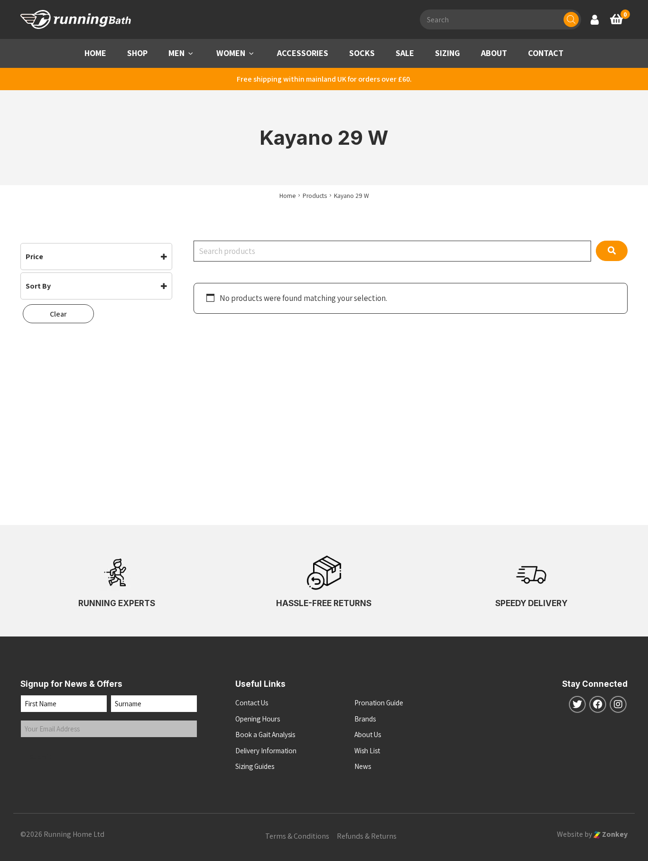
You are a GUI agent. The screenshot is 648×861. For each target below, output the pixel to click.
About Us (367, 734)
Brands (365, 718)
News (362, 766)
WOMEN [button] (230, 52)
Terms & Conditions (297, 836)
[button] (190, 53)
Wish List (367, 750)
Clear (58, 314)
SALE (405, 52)
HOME (95, 52)
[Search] (571, 19)
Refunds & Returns (367, 836)
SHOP (137, 52)
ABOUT (494, 52)
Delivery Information (265, 750)
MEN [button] (176, 52)
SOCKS (362, 52)
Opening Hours (257, 718)
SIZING (447, 52)
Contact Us (251, 702)
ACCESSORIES (302, 52)
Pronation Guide (378, 702)
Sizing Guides (254, 766)
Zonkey (614, 834)
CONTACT (546, 52)
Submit (40, 756)
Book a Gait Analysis (265, 734)
